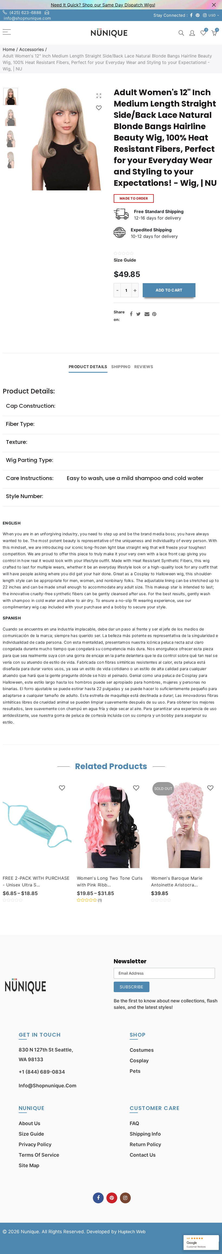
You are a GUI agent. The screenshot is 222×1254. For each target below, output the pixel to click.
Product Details (88, 366)
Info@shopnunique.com (47, 1085)
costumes (142, 1050)
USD (212, 15)
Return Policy (145, 1144)
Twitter (138, 314)
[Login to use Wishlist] (99, 108)
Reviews (143, 366)
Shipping (120, 366)
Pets (135, 1071)
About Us (29, 1123)
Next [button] (94, 138)
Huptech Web (131, 1231)
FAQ (134, 1123)
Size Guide (31, 1134)
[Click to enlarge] (99, 96)
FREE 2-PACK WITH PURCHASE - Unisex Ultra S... (36, 881)
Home (9, 49)
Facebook (131, 314)
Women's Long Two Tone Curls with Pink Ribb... (109, 881)
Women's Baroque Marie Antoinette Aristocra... (176, 881)
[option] (64, 138)
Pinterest (154, 314)
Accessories (31, 49)
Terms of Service (39, 1155)
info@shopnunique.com (27, 18)
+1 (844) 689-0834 (42, 1072)
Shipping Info (145, 1134)
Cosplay (139, 1060)
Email (147, 314)
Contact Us (143, 1155)
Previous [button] (36, 138)
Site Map (29, 1165)
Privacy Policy (35, 1144)
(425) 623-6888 (25, 12)
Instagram (125, 1198)
